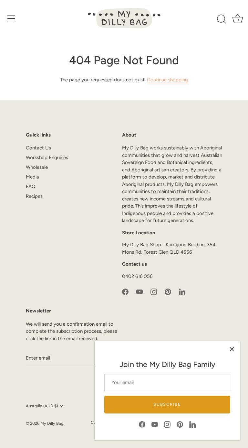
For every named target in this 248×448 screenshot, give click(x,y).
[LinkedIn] (192, 424)
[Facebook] (142, 424)
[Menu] (11, 18)
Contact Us (38, 148)
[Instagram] (167, 424)
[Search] (221, 19)
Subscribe (167, 404)
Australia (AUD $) (42, 405)
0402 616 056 (137, 276)
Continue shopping (167, 80)
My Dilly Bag (51, 423)
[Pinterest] (180, 424)
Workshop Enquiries (47, 157)
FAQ (31, 186)
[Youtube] (154, 424)
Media (32, 177)
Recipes (34, 196)
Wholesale (37, 167)
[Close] (232, 349)
